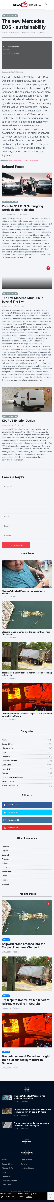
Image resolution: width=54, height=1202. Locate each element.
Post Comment (16, 545)
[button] (25, 1196)
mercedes (34, 160)
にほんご (5, 867)
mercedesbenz (15, 160)
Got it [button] (50, 1196)
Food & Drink (7, 769)
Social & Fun (7, 744)
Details (29, 1197)
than (26, 160)
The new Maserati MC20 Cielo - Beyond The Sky (23, 299)
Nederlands (6, 871)
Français (5, 859)
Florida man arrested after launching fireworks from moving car (31, 1124)
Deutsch (5, 847)
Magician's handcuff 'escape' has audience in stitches (29, 1097)
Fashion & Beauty (9, 761)
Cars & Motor (7, 765)
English (5, 851)
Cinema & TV (7, 748)
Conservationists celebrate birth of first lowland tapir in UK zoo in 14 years (33, 1110)
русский (5, 884)
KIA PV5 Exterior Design (18, 420)
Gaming (5, 773)
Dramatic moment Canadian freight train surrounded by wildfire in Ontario (26, 1060)
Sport (4, 752)
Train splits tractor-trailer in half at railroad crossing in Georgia (25, 1001)
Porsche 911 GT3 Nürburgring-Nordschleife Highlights (23, 208)
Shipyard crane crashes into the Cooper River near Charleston (23, 945)
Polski (4, 876)
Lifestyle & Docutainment (12, 777)
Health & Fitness (9, 781)
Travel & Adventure (10, 785)
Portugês (6, 880)
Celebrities (6, 756)
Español (5, 855)
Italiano (5, 863)
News (4, 740)
